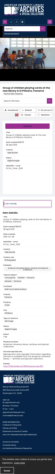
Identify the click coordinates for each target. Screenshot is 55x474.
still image (9, 321)
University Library (9, 445)
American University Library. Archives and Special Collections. (28, 269)
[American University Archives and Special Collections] (19, 379)
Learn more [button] (19, 463)
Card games (10, 277)
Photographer (10, 260)
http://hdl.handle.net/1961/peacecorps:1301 (23, 366)
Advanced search (11, 33)
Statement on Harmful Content (15, 431)
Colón (7, 305)
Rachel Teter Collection (13, 94)
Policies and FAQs (10, 428)
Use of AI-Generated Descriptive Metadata (20, 434)
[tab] (27, 126)
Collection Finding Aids (12, 425)
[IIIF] (17, 114)
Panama (8, 297)
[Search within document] (49, 101)
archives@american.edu (13, 415)
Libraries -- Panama (13, 281)
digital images (13, 160)
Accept (7, 470)
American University (11, 442)
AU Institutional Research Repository (17, 448)
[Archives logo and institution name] (24, 9)
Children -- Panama (26, 277)
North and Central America (16, 289)
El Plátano (9, 313)
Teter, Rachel (12, 153)
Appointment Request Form (14, 412)
